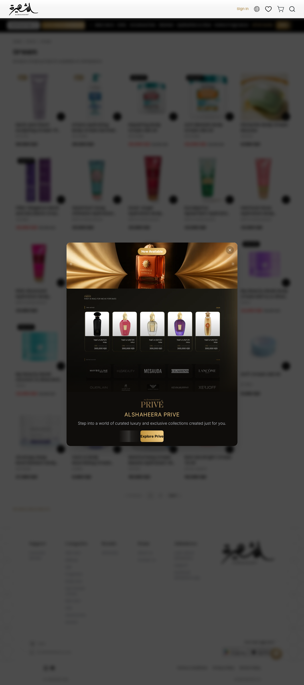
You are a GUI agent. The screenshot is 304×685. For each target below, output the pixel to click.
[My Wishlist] (268, 9)
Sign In (243, 9)
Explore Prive (152, 436)
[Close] (230, 250)
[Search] (292, 9)
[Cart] (280, 9)
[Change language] (257, 9)
